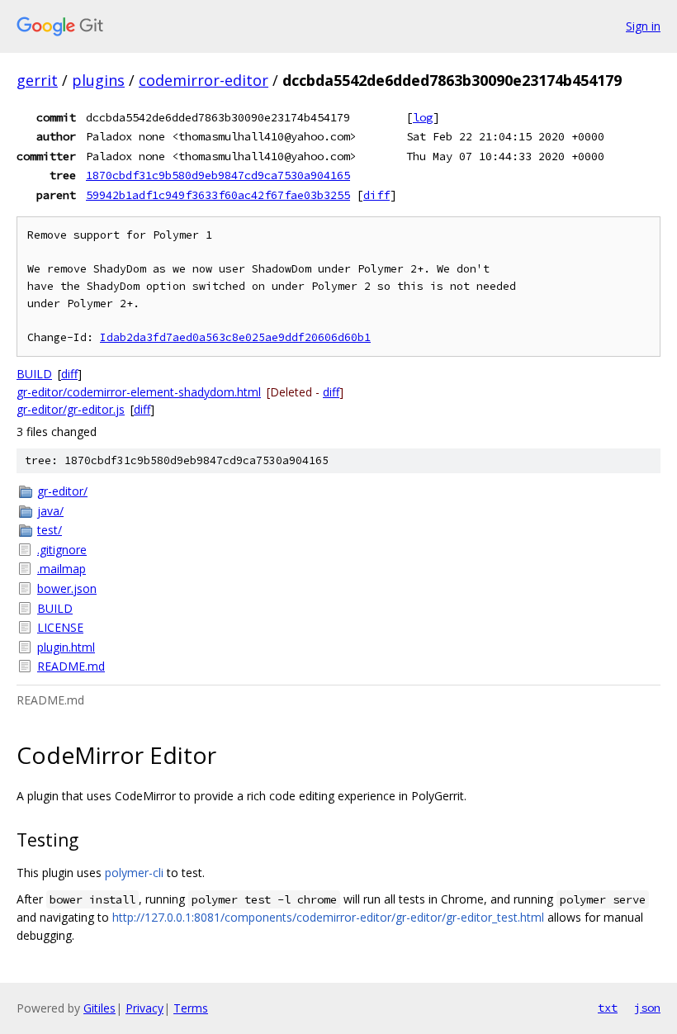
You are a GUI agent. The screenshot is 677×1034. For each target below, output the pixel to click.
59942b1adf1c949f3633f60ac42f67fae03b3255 (218, 194)
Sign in (643, 26)
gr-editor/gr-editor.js (71, 409)
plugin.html (66, 647)
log (423, 117)
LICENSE (60, 627)
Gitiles (99, 1008)
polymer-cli (134, 872)
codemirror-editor (203, 80)
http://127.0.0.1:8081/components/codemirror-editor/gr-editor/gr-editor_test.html (328, 917)
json (647, 1007)
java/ (50, 511)
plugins (98, 80)
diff (376, 194)
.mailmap (61, 568)
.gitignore (62, 549)
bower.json (67, 588)
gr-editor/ (62, 491)
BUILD (34, 374)
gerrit (37, 80)
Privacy (144, 1008)
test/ (49, 530)
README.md (71, 666)
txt (608, 1007)
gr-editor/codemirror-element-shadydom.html (139, 392)
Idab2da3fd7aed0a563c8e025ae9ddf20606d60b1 (235, 337)
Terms (190, 1008)
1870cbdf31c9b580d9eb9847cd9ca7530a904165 (218, 175)
